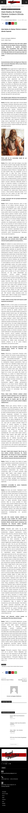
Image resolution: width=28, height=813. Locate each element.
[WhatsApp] (15, 23)
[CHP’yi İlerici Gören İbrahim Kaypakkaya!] (5, 739)
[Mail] (4, 763)
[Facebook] (6, 23)
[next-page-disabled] (4, 706)
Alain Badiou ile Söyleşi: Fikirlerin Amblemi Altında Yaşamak (12, 666)
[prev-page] (2, 706)
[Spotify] (6, 763)
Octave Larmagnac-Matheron (14, 696)
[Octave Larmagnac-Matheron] (2, 20)
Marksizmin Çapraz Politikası (7, 679)
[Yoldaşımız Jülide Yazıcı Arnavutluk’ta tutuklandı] (5, 725)
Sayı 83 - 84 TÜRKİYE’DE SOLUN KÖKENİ (13, 9)
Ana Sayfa (3, 6)
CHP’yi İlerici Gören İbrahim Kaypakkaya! (18, 737)
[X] (9, 23)
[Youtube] (10, 763)
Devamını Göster (13, 744)
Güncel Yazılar (8, 6)
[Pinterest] (12, 23)
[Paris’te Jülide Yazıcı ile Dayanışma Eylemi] (5, 717)
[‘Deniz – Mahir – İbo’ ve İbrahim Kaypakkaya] (5, 732)
